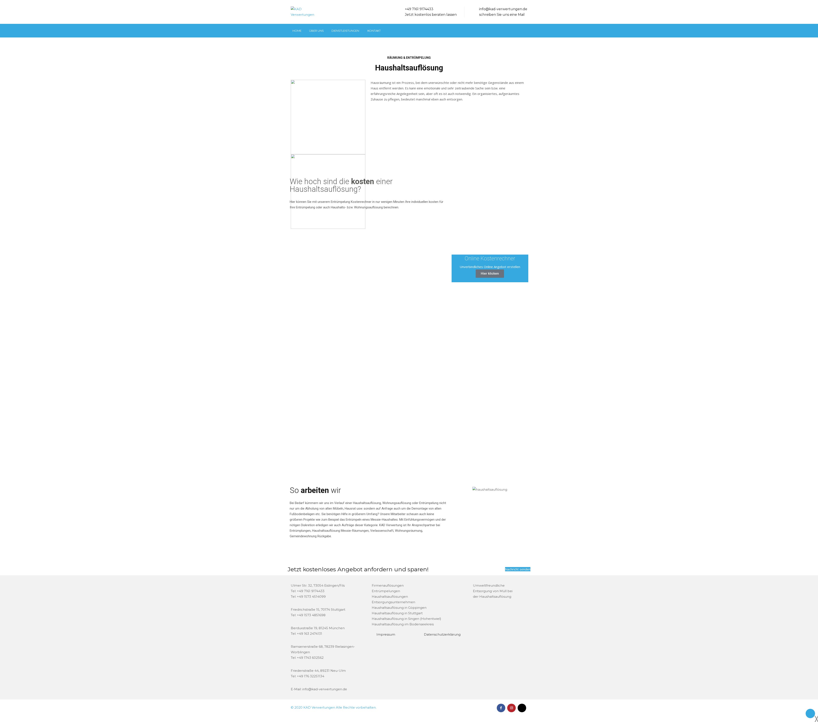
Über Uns (316, 30)
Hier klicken (490, 273)
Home (296, 30)
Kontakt (374, 30)
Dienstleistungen (345, 30)
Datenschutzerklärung (442, 634)
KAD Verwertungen (319, 707)
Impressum (385, 634)
